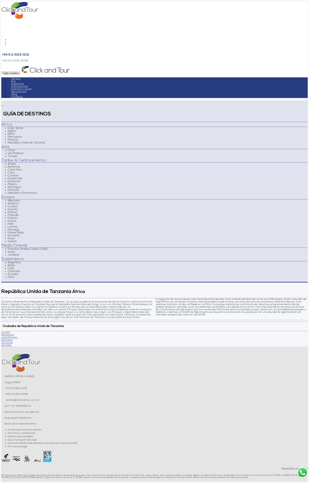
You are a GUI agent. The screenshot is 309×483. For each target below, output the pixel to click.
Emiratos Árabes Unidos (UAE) (28, 249)
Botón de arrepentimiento (20, 424)
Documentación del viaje (22, 440)
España (13, 209)
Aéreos (16, 79)
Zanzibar (6, 345)
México (12, 184)
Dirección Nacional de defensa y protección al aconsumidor (43, 443)
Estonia (12, 212)
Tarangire (7, 342)
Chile (11, 268)
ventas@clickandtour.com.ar (22, 400)
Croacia (13, 206)
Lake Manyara (9, 337)
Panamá (13, 190)
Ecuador (13, 274)
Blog (14, 94)
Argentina (17, 84)
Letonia (13, 226)
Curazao (13, 175)
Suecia (12, 241)
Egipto (12, 131)
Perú (11, 277)
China (11, 150)
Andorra (13, 203)
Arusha (5, 332)
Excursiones (19, 91)
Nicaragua (14, 187)
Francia (12, 218)
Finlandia (13, 215)
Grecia (12, 221)
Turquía (12, 156)
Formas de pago (17, 446)
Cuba (11, 172)
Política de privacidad (20, 436)
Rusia (11, 238)
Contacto (17, 97)
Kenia (11, 134)
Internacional (19, 86)
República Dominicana (22, 193)
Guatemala (15, 178)
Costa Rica (15, 169)
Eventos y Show (21, 89)
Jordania (13, 255)
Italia (11, 224)
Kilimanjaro (7, 335)
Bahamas (14, 167)
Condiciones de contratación (24, 430)
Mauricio (13, 139)
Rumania (13, 235)
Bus (13, 81)
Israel (11, 252)
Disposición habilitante (18, 418)
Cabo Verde (15, 128)
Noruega (13, 229)
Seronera (7, 340)
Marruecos (15, 137)
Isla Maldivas (16, 153)
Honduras (14, 181)
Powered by (295, 468)
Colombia (14, 271)
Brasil (11, 265)
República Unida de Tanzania (26, 142)
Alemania (14, 200)
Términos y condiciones (21, 433)
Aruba (12, 164)
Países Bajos (16, 232)
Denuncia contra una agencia (22, 412)
